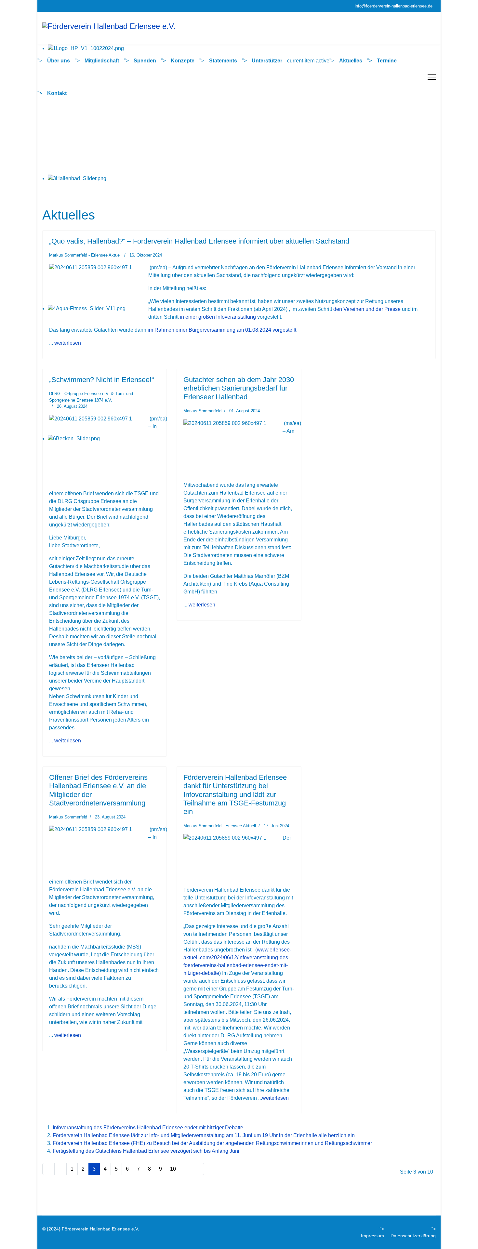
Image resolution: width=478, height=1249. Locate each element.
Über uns (58, 60)
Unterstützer (267, 60)
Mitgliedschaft (102, 60)
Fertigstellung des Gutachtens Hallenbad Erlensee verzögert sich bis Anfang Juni (146, 1151)
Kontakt (57, 93)
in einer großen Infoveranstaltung (218, 317)
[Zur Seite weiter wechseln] (186, 1169)
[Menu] (432, 77)
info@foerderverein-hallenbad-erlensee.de (393, 6)
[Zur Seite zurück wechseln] (60, 1169)
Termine (387, 60)
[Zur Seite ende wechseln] (198, 1169)
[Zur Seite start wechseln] (48, 1169)
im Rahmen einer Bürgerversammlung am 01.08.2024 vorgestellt (222, 330)
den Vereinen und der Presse (367, 309)
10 (173, 1169)
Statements (223, 60)
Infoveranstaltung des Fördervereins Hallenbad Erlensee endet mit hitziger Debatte (148, 1127)
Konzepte (182, 60)
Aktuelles (350, 60)
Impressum (372, 1235)
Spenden (145, 60)
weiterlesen (67, 343)
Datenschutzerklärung (413, 1235)
